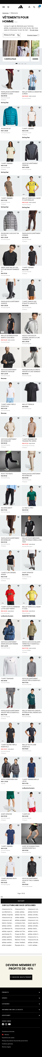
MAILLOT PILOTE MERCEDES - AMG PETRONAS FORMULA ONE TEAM (32, 540)
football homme (20, 937)
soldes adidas (19, 912)
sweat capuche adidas (33, 923)
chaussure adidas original (7, 920)
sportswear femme (7, 934)
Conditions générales (7, 1044)
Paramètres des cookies (8, 1037)
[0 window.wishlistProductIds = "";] (8, 7)
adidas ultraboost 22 (33, 942)
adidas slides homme (33, 934)
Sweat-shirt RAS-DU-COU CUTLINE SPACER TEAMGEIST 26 (10, 269)
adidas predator (20, 920)
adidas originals (7, 915)
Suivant (21, 901)
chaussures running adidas (33, 937)
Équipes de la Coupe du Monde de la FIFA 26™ (20, 945)
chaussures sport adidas (7, 917)
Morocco (7, 1034)
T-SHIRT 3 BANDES (28, 128)
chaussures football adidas (20, 909)
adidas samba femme (7, 942)
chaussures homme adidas (33, 917)
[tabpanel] (21, 485)
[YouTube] (9, 1024)
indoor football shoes (20, 942)
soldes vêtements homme (7, 940)
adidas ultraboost (33, 915)
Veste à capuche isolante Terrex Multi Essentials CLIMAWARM (31, 644)
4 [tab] (25, 63)
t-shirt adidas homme (33, 945)
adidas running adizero (33, 931)
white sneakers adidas (7, 945)
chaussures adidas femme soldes (20, 928)
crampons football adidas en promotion (20, 923)
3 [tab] (22, 63)
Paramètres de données (8, 1031)
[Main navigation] (3, 7)
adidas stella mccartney (33, 928)
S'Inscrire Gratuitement (21, 977)
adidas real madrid (20, 915)
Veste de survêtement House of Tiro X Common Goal (30, 880)
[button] (18, 71)
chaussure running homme (33, 909)
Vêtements (14, 13)
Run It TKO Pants (7, 474)
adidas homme (33, 912)
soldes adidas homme (20, 917)
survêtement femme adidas (7, 928)
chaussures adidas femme (33, 940)
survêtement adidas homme (7, 912)
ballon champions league (7, 923)
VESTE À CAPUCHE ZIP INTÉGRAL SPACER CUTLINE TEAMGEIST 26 (31, 337)
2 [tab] (20, 63)
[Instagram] (6, 1024)
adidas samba (6, 926)
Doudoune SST (6, 128)
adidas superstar (7, 931)
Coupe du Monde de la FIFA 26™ (20, 934)
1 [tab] (17, 63)
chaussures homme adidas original (7, 909)
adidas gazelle (7, 937)
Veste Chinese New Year (9, 779)
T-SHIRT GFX (26, 814)
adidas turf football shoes (20, 931)
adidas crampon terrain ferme (20, 926)
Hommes (5, 13)
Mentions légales (6, 1047)
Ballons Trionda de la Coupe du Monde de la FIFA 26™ (20, 940)
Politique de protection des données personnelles (15, 1040)
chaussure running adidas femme (33, 920)
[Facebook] (3, 1024)
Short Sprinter (27, 572)
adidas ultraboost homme (33, 926)
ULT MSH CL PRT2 (27, 508)
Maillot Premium (28, 404)
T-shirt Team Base (7, 678)
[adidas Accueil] (21, 6)
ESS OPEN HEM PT (6, 508)
